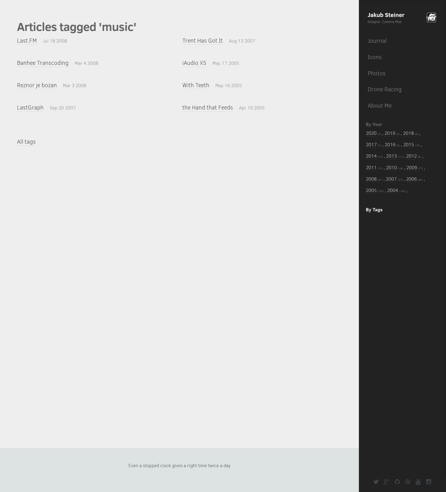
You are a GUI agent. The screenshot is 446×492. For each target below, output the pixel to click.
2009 (411, 167)
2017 (371, 144)
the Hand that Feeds (207, 107)
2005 (371, 190)
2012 (411, 155)
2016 (390, 144)
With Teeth (195, 85)
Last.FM (27, 40)
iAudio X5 (194, 63)
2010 (391, 167)
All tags (26, 141)
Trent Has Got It (202, 40)
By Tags (374, 209)
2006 (411, 178)
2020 (371, 133)
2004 (392, 190)
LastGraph (30, 107)
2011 (371, 167)
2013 (391, 155)
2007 (391, 178)
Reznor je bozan (37, 85)
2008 (371, 178)
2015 (408, 144)
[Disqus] (179, 227)
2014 (371, 155)
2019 (389, 133)
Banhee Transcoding (43, 63)
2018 (408, 133)
